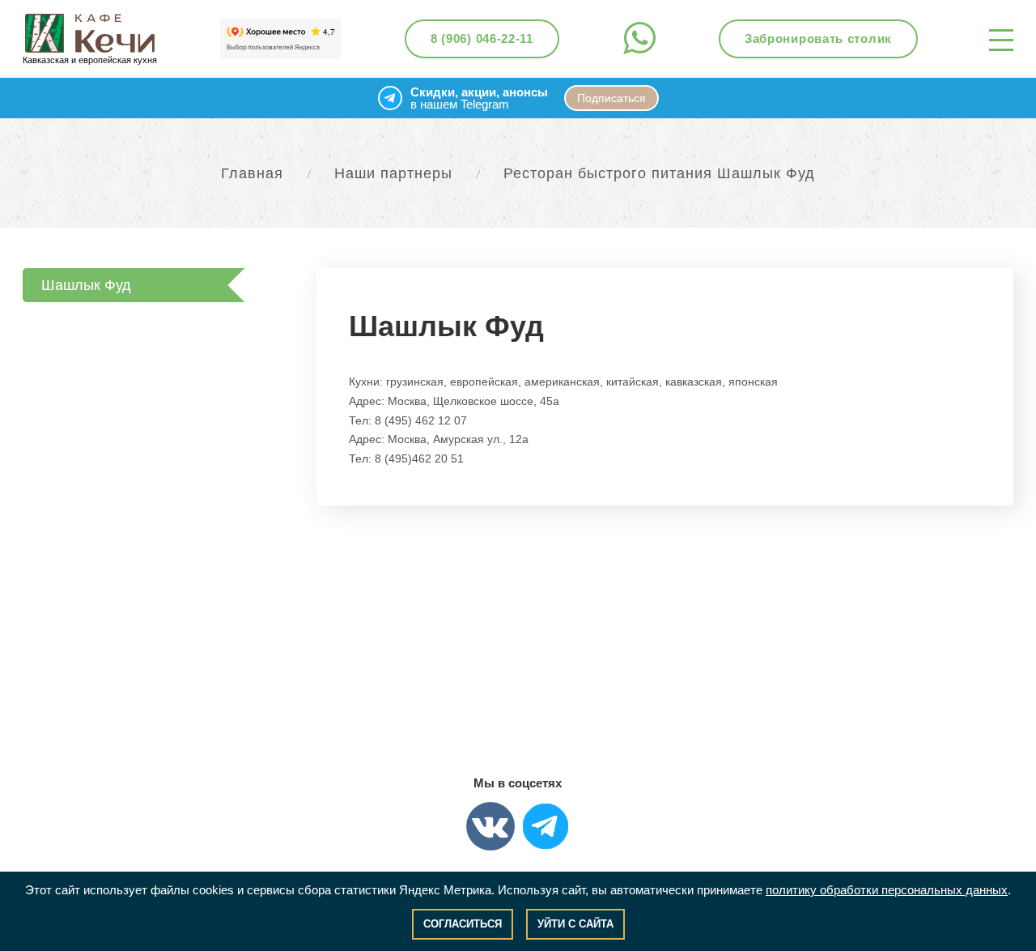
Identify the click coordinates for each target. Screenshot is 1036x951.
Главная (252, 173)
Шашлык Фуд (86, 285)
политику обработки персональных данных (887, 890)
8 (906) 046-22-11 (482, 38)
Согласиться (462, 924)
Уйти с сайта (575, 924)
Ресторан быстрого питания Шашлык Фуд (659, 173)
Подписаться (611, 98)
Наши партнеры (393, 173)
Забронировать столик (818, 38)
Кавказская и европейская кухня (90, 60)
